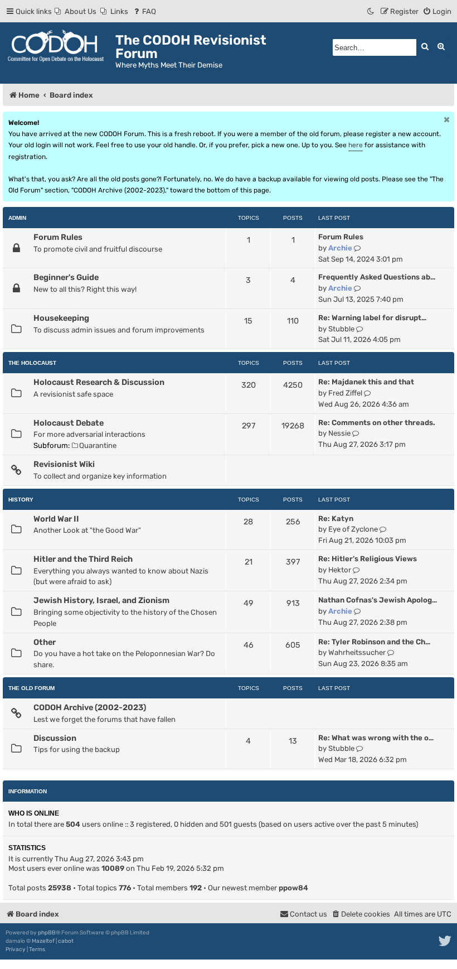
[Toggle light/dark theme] (371, 11)
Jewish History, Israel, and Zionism (101, 600)
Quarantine (97, 445)
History (20, 499)
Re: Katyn (335, 518)
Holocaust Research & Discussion (98, 382)
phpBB (47, 932)
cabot (66, 941)
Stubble (341, 329)
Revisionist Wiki (64, 464)
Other (44, 642)
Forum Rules (57, 237)
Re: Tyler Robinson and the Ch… (374, 642)
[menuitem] (75, 11)
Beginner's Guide (66, 277)
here (355, 145)
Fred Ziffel (345, 393)
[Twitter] (445, 941)
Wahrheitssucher (357, 652)
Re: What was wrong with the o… (376, 738)
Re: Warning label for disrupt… (372, 318)
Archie (340, 248)
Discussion (54, 738)
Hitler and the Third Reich (83, 559)
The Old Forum (31, 688)
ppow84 (293, 888)
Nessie (339, 433)
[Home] (59, 46)
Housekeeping (61, 318)
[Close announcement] (447, 119)
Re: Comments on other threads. (376, 422)
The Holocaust (32, 363)
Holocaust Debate (68, 423)
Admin (17, 218)
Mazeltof (43, 941)
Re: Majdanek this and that (366, 382)
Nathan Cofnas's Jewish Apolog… (377, 600)
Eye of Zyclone (353, 529)
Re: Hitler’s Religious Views (367, 559)
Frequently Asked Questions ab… (376, 277)
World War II (56, 519)
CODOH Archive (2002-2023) (89, 707)
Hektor (339, 570)
